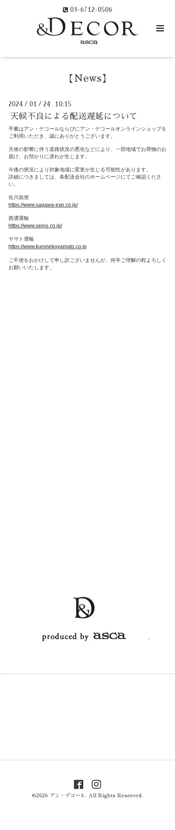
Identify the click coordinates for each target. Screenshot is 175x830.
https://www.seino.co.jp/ (35, 226)
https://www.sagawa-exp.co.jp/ (43, 205)
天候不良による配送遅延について (74, 116)
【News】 (87, 78)
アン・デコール (67, 795)
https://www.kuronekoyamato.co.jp (47, 247)
